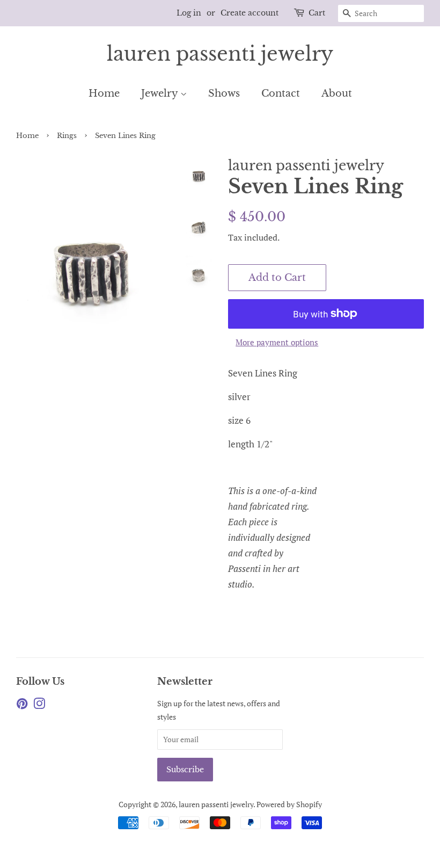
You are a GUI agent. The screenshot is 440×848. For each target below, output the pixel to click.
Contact (280, 93)
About (336, 93)
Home (104, 93)
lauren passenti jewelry (220, 54)
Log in (189, 13)
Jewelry (160, 93)
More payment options (277, 342)
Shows (224, 93)
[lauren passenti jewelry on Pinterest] (22, 705)
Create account (249, 13)
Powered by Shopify (289, 804)
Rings (67, 136)
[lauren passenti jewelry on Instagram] (39, 705)
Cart (317, 13)
